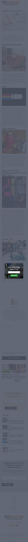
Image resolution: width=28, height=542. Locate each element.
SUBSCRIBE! (14, 275)
